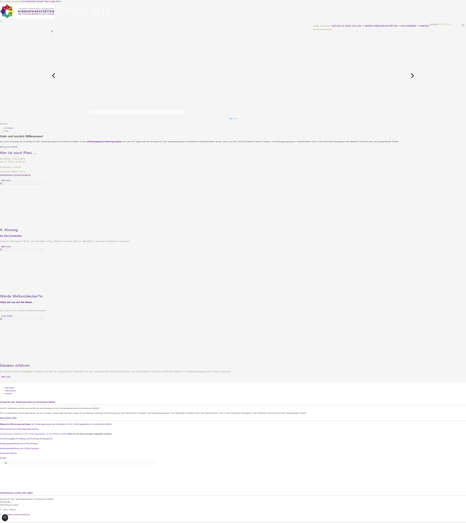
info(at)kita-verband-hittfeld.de (16, 514)
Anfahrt (3, 458)
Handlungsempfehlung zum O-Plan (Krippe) (18, 443)
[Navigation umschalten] (1, 21)
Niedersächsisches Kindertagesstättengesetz (19, 429)
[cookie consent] (5, 518)
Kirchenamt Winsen (8, 453)
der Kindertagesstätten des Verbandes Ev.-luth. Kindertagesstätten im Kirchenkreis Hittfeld (56, 424)
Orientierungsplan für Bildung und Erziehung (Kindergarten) (26, 438)
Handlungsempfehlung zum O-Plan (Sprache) (19, 448)
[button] (53, 75)
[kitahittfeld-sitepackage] (54, 18)
